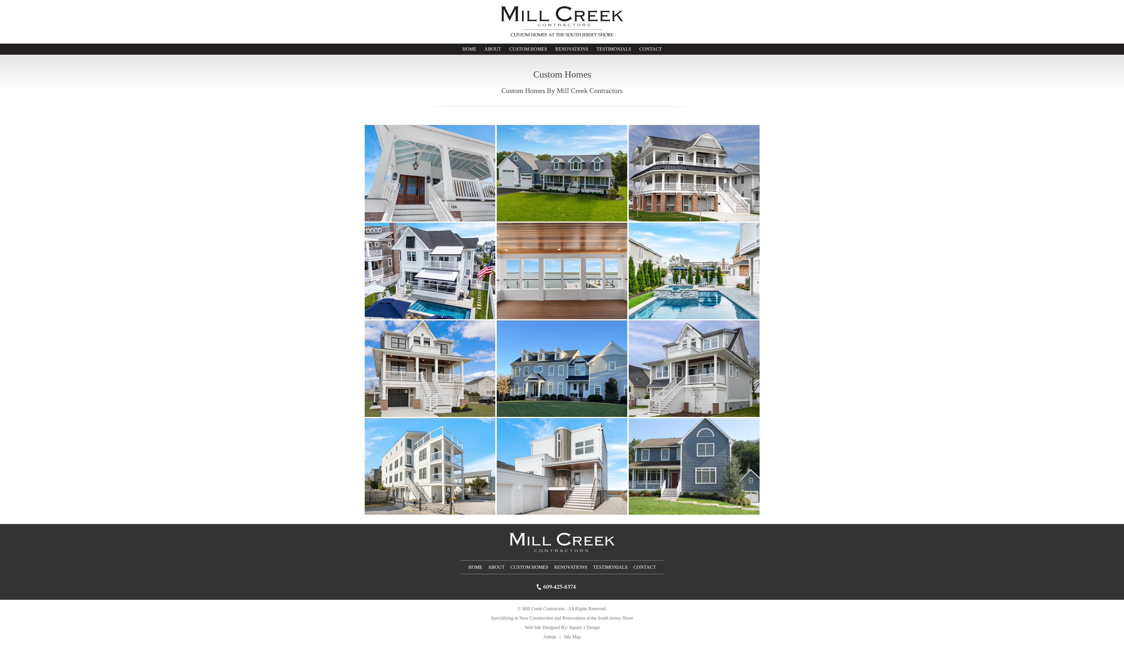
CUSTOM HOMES (528, 49)
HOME (469, 49)
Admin (549, 636)
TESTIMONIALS (614, 49)
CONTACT (650, 49)
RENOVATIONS (571, 49)
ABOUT (492, 49)
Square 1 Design (584, 627)
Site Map (572, 636)
